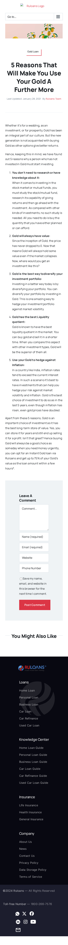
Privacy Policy (28, 862)
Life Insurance (28, 805)
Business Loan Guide (33, 761)
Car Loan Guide (29, 768)
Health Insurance (30, 812)
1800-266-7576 (41, 904)
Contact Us (27, 855)
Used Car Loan (29, 725)
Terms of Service (30, 876)
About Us (25, 841)
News (23, 848)
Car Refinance (28, 718)
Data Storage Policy (33, 869)
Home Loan (27, 690)
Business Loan (28, 704)
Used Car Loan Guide (33, 782)
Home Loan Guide (31, 748)
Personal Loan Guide (33, 754)
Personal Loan (28, 697)
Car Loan (25, 711)
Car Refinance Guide (33, 775)
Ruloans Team (53, 98)
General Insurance (31, 819)
